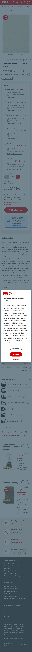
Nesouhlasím (16, 348)
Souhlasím (16, 354)
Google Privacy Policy (21, 338)
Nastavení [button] (16, 359)
